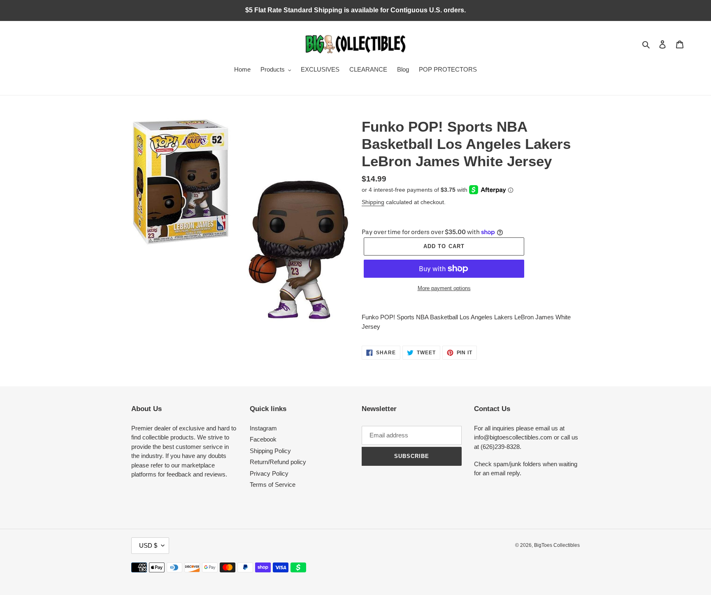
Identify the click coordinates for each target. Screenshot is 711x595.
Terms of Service (272, 484)
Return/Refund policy (278, 461)
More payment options (444, 288)
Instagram (263, 428)
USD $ (148, 545)
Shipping (373, 202)
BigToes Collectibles (557, 545)
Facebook (263, 439)
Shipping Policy (270, 450)
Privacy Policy (269, 473)
